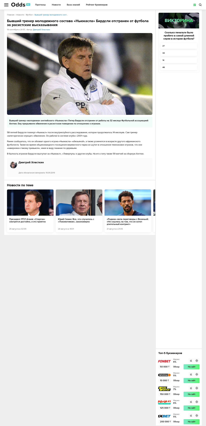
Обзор (176, 367)
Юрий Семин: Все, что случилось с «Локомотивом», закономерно (76, 220)
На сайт (191, 367)
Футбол (29, 15)
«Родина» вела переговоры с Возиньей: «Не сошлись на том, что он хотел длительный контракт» (128, 221)
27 (163, 46)
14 (163, 60)
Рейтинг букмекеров (96, 5)
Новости (56, 5)
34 (163, 53)
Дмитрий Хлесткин (41, 29)
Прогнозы (40, 5)
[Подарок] (194, 4)
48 (163, 67)
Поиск (200, 4)
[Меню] (6, 4)
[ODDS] (20, 5)
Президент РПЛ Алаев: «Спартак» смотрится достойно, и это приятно (27, 220)
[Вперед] (151, 211)
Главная (10, 15)
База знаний (73, 5)
